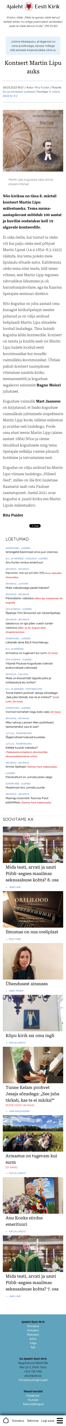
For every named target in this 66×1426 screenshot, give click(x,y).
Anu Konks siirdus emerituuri (24, 562)
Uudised (29, 91)
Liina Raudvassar (19, 1111)
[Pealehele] (28, 10)
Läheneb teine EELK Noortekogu (27, 642)
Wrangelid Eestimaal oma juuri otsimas (32, 552)
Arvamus (11, 568)
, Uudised (25, 548)
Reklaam (33, 1334)
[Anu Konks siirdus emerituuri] (33, 1212)
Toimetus (33, 1326)
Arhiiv (33, 1339)
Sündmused (13, 548)
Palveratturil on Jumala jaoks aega (29, 777)
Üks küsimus (13, 609)
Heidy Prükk (16, 990)
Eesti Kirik (47, 6)
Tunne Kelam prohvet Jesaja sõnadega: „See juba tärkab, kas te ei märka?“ (32, 1094)
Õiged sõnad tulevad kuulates (25, 737)
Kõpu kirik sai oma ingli (30, 1035)
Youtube (33, 1400)
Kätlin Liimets (17, 1042)
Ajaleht (14, 6)
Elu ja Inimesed (13, 91)
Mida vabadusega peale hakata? (27, 587)
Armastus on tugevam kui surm (27, 653)
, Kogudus (30, 558)
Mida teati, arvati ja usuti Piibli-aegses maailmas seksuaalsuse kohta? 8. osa (32, 873)
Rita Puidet (42, 87)
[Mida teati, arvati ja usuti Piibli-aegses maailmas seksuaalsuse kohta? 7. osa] (33, 1271)
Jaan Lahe (15, 887)
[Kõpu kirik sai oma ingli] (33, 1030)
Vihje (33, 1343)
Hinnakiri (33, 1330)
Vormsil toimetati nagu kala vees (28, 712)
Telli (33, 1347)
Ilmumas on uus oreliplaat (32, 931)
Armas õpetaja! (16, 766)
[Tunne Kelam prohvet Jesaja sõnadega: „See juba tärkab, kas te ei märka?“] (33, 1082)
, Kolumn (22, 674)
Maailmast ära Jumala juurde (25, 787)
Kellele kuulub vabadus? (22, 747)
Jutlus (10, 733)
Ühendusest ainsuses (27, 983)
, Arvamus (23, 568)
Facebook (33, 1395)
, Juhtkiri (22, 583)
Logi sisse (47, 1420)
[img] (59, 1420)
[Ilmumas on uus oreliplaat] (33, 926)
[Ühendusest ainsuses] (33, 978)
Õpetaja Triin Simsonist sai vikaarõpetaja (33, 613)
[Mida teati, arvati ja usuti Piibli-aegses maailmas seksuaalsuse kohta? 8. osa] (33, 862)
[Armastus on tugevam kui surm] (33, 1150)
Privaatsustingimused (33, 1380)
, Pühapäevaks (23, 733)
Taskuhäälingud (33, 1404)
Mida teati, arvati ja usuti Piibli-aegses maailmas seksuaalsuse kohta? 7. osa (32, 1282)
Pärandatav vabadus (20, 598)
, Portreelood (33, 688)
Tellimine (32, 1420)
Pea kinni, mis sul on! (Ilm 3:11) (25, 573)
